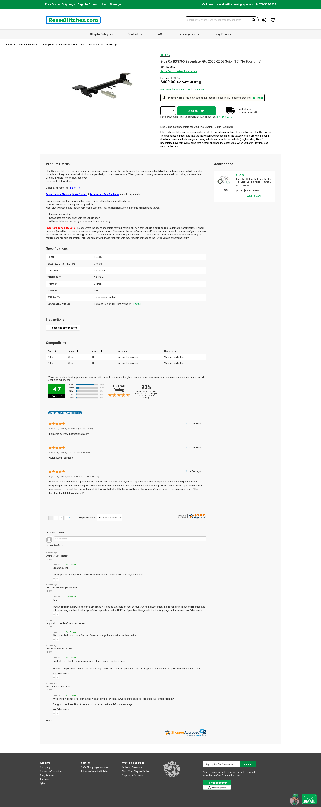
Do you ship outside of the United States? (65, 623)
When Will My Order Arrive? (58, 686)
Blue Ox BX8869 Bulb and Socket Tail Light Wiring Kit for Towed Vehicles (254, 180)
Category (122, 351)
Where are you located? (57, 556)
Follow (49, 559)
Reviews (44, 779)
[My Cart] (272, 20)
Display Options (87, 517)
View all (49, 720)
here (105, 668)
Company (45, 767)
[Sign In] (264, 19)
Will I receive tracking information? (62, 587)
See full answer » (194, 610)
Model (95, 351)
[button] (54, 579)
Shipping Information (133, 775)
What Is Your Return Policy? (59, 648)
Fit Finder (257, 97)
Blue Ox (165, 55)
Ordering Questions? (133, 767)
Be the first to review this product (178, 71)
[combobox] (221, 19)
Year (50, 351)
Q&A (42, 783)
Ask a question (196, 89)
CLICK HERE (63, 328)
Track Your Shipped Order (135, 771)
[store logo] (73, 20)
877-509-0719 (267, 4)
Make (71, 351)
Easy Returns (47, 775)
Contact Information (51, 771)
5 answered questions (172, 89)
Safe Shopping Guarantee (95, 767)
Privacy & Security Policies (95, 771)
